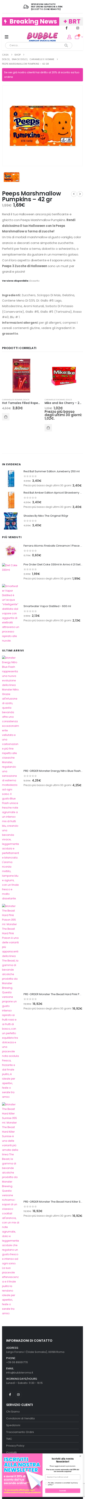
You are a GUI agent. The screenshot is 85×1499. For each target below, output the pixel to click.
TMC (9, 1439)
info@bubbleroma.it (19, 1373)
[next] (80, 194)
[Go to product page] (21, 375)
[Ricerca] (66, 45)
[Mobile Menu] (6, 36)
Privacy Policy (15, 1446)
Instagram (18, 1394)
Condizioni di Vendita (20, 1418)
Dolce (26, 399)
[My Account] (69, 37)
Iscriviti (62, 1491)
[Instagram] (77, 28)
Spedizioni (13, 1425)
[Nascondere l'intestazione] (42, 37)
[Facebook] (66, 28)
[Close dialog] (80, 1456)
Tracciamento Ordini (20, 1432)
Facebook (10, 1394)
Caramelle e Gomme (12, 399)
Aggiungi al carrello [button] (5, 416)
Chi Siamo (13, 1412)
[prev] (74, 194)
